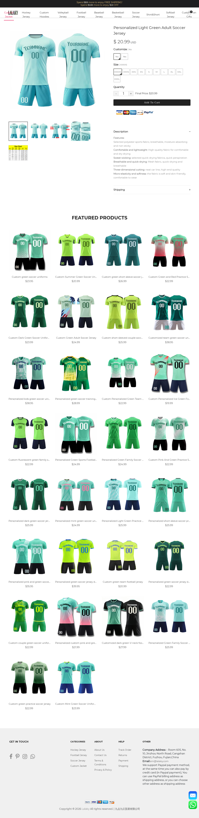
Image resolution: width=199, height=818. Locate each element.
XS (141, 72)
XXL (179, 72)
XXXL (117, 79)
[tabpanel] (57, 71)
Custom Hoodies (44, 14)
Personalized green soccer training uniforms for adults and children (76, 398)
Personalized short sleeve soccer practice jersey (169, 520)
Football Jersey (81, 14)
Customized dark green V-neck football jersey (123, 642)
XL (172, 72)
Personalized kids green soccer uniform (30, 398)
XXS (134, 72)
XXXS (126, 72)
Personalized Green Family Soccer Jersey (169, 642)
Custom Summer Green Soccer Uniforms (76, 276)
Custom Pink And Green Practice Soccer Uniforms (169, 459)
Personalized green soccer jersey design (76, 581)
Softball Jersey (170, 14)
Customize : (122, 49)
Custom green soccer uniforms (29, 276)
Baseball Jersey (99, 14)
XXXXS (117, 72)
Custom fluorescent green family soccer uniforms (30, 459)
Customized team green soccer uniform (169, 337)
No (117, 56)
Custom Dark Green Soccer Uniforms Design (30, 337)
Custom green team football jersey (123, 581)
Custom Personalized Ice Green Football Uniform (169, 398)
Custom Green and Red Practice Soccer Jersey (169, 276)
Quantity (119, 87)
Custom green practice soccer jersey (30, 703)
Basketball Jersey (118, 14)
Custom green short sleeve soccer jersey (123, 276)
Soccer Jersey (136, 14)
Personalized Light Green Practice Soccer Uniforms (123, 520)
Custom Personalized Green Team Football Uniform (123, 398)
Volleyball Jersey (63, 14)
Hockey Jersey (26, 14)
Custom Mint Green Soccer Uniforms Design (76, 703)
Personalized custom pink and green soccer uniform (76, 642)
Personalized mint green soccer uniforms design (76, 520)
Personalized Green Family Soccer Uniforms (123, 459)
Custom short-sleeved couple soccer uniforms (123, 337)
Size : (120, 64)
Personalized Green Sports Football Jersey (76, 459)
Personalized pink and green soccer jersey (30, 581)
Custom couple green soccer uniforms (30, 642)
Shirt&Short (153, 14)
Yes (124, 56)
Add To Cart (152, 102)
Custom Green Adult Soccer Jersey (76, 337)
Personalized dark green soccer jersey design (30, 520)
